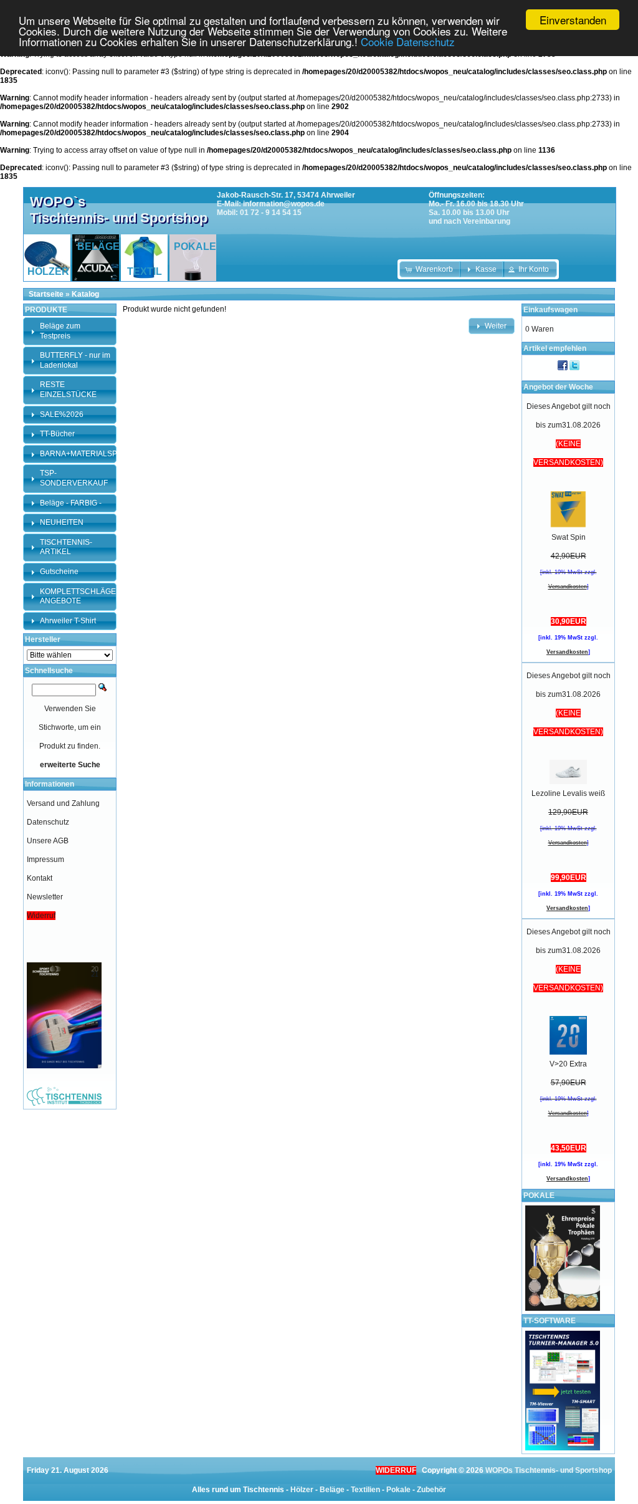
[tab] (70, 331)
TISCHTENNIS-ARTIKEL (66, 547)
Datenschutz (48, 822)
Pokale (398, 1489)
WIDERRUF (396, 1470)
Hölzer (301, 1489)
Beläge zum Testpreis (60, 331)
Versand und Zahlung (63, 803)
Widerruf (41, 915)
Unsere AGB (48, 840)
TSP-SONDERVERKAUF (74, 478)
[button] (430, 269)
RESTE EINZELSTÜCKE (68, 389)
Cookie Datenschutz (408, 41)
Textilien (365, 1489)
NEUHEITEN (61, 522)
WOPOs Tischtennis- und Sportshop (548, 1470)
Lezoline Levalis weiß (568, 793)
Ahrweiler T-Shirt (68, 620)
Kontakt (39, 878)
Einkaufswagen (550, 309)
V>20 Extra (568, 1064)
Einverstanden (573, 19)
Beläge (332, 1489)
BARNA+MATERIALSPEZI (84, 453)
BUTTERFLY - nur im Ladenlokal (75, 360)
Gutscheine (59, 571)
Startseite (46, 294)
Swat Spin (568, 537)
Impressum (45, 859)
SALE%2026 (61, 414)
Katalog (85, 294)
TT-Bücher (57, 433)
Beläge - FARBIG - (71, 503)
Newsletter (45, 897)
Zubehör (431, 1489)
